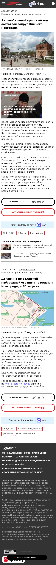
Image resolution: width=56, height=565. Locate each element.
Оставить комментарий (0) (28, 212)
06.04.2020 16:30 (9, 11)
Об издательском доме (16, 453)
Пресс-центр (39, 453)
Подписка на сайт (13, 464)
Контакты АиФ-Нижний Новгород (22, 468)
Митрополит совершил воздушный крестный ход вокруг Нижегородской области (32, 246)
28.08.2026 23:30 (9, 269)
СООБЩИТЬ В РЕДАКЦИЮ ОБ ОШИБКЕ (22, 472)
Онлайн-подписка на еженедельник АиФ (26, 460)
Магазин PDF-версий (26, 457)
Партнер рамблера (25, 551)
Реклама (7, 457)
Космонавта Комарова (18, 383)
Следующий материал (26, 557)
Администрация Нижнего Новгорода (20, 327)
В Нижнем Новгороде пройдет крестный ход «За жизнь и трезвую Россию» (32, 255)
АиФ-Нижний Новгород (31, 69)
